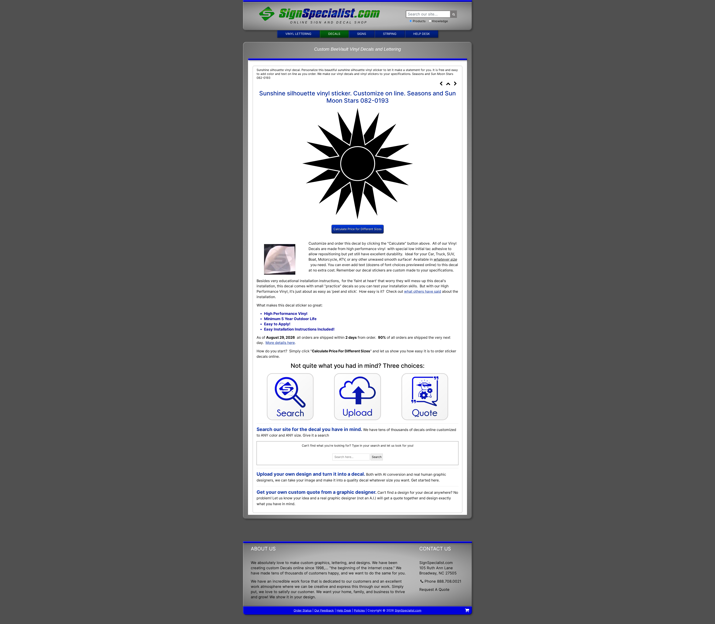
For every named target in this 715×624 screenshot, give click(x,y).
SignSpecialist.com (408, 610)
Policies (359, 610)
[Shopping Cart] (467, 611)
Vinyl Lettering (298, 34)
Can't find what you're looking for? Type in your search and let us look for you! (357, 445)
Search (377, 457)
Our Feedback (324, 610)
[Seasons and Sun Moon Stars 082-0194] (455, 84)
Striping (389, 34)
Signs (361, 34)
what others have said (422, 291)
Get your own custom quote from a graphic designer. (316, 492)
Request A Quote (434, 589)
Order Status (303, 610)
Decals (334, 34)
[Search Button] (453, 14)
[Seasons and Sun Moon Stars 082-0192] (441, 84)
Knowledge (440, 21)
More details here (280, 342)
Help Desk (421, 34)
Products (419, 21)
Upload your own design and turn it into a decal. (311, 474)
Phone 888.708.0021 (443, 581)
